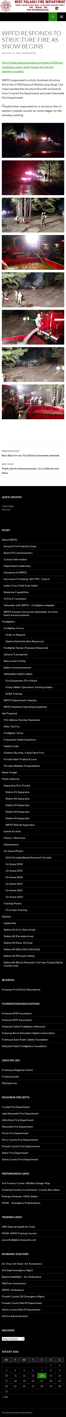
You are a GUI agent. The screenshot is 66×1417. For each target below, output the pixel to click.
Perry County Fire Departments (20, 1139)
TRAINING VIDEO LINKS (18, 674)
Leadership (10, 923)
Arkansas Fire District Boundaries (21, 989)
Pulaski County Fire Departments (21, 1146)
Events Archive (12, 831)
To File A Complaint (15, 598)
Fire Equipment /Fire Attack (21, 680)
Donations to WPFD (15, 572)
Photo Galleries (10, 778)
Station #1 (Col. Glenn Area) (19, 929)
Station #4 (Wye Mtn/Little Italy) (22, 949)
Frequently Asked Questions (20, 739)
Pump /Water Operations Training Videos (29, 687)
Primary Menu (61, 16)
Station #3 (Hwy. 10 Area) (18, 942)
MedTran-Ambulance (14, 1283)
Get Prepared (9, 713)
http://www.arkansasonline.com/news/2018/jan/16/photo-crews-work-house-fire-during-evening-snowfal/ (32, 67)
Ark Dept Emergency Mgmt (17, 1270)
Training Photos (13, 903)
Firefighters (8, 621)
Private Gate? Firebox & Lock (20, 759)
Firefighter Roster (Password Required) (26, 647)
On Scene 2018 (14, 864)
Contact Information (15, 559)
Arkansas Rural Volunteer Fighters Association (28, 1033)
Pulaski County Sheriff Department (22, 1302)
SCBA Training (14, 693)
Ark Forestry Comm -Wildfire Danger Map (26, 1183)
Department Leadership (17, 565)
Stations (6, 916)
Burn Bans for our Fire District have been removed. (31, 453)
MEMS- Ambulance (13, 1289)
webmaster (29, 53)
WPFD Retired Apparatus (20, 824)
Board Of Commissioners (18, 552)
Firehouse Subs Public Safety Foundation (25, 1039)
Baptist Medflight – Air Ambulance (21, 1276)
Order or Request (15, 634)
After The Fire (12, 726)
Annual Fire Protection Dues (20, 546)
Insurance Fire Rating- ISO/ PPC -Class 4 (27, 579)
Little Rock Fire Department (18, 1120)
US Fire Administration (15, 1316)
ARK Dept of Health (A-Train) (18, 1226)
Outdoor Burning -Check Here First (24, 752)
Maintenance (11, 844)
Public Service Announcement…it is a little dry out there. (30, 468)
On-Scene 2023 (14, 896)
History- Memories (14, 837)
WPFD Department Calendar (20, 700)
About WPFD (9, 539)
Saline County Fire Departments (20, 1159)
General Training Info (16, 654)
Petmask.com (9, 1083)
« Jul (5, 1396)
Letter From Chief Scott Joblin (21, 585)
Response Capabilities (16, 592)
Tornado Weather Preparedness (22, 765)
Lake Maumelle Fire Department (20, 1113)
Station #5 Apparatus (18, 818)
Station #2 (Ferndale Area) (18, 936)
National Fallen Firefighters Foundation (24, 1046)
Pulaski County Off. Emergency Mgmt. (23, 1296)
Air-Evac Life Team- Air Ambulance (22, 1263)
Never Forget (9, 772)
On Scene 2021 (14, 883)
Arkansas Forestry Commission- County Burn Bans (31, 1189)
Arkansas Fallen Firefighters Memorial (23, 1026)
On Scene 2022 (14, 890)
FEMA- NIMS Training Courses (19, 1233)
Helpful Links (11, 746)
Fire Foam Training (16, 909)
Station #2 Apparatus (18, 798)
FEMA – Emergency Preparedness (21, 1202)
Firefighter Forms (14, 628)
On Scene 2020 (14, 877)
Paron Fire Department (15, 1133)
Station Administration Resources (25, 641)
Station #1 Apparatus (18, 792)
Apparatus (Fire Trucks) (17, 785)
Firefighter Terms (13, 733)
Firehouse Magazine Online (17, 1069)
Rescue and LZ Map (15, 660)
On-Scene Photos (13, 850)
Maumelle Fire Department (17, 1126)
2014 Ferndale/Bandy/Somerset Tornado (29, 857)
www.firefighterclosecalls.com (19, 1239)
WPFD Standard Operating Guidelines (25, 706)
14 (41, 1375)
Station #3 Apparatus (18, 805)
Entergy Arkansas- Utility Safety (20, 1196)
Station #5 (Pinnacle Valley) (19, 955)
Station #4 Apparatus (18, 811)
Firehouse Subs (10, 1076)
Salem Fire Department (15, 1152)
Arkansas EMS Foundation (17, 1013)
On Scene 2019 (14, 870)
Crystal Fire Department (16, 1106)
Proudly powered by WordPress (17, 1412)
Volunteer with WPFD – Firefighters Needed (29, 605)
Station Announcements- (18, 667)
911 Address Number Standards (22, 719)
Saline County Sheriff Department (21, 1309)
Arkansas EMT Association (17, 1019)
